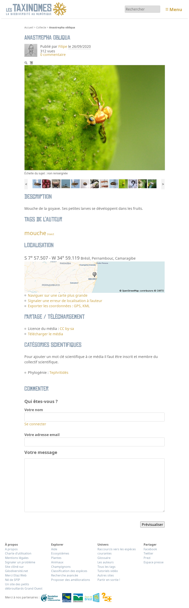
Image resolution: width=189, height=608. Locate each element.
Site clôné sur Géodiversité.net (16, 569)
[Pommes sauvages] (46, 183)
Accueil (28, 27)
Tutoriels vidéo (107, 571)
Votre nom (33, 409)
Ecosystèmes (60, 553)
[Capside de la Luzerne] (37, 183)
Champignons (61, 567)
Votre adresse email (42, 434)
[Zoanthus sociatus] (142, 183)
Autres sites (105, 575)
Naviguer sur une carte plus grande (57, 295)
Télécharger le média (32, 63)
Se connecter (35, 423)
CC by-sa (67, 328)
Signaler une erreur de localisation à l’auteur (65, 300)
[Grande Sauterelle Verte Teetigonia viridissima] (94, 183)
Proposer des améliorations (70, 580)
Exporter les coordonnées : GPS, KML (59, 305)
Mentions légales (17, 558)
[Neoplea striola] (113, 183)
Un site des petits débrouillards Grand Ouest (23, 586)
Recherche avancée (64, 575)
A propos (11, 549)
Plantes (56, 558)
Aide (54, 549)
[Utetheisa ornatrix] (152, 183)
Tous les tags (106, 567)
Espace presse (154, 562)
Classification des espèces (69, 571)
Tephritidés (58, 372)
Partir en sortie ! (108, 580)
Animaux (57, 562)
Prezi (147, 558)
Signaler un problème (20, 562)
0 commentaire (53, 54)
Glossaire (104, 558)
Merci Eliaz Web (16, 575)
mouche (35, 233)
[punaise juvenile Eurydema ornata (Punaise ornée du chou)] (85, 183)
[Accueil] (37, 8)
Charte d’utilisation (18, 553)
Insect (50, 234)
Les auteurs (105, 562)
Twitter (148, 553)
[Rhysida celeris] (133, 183)
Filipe (62, 46)
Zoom (26, 63)
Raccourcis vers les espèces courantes (116, 551)
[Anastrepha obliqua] (123, 183)
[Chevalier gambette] (66, 183)
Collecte (41, 27)
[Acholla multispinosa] (104, 183)
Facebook (150, 549)
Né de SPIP (12, 580)
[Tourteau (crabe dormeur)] (56, 183)
